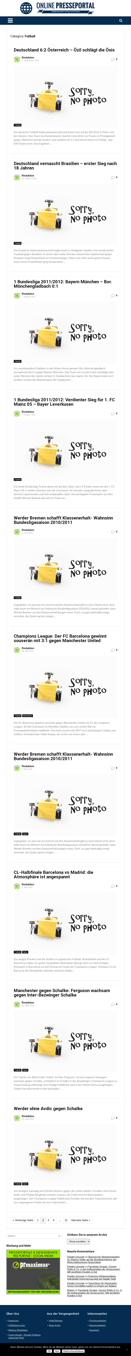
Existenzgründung (97, 1320)
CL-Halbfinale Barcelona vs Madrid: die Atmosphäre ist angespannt (53, 874)
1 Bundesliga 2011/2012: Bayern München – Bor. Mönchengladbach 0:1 (63, 284)
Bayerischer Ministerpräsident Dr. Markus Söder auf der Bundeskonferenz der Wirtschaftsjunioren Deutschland (93, 1259)
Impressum (13, 1320)
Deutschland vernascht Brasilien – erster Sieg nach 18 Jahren (65, 166)
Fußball (17, 125)
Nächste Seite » (80, 1220)
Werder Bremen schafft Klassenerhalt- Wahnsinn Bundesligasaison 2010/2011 (63, 520)
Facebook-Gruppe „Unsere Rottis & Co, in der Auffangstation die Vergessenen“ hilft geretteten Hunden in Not (93, 1269)
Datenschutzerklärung (73, 1351)
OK (49, 1351)
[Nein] (127, 1349)
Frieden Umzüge (76, 1256)
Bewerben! (94, 1330)
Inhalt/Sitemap (55, 1320)
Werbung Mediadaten (18, 1330)
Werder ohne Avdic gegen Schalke (48, 1108)
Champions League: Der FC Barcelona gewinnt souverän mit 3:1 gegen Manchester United (60, 638)
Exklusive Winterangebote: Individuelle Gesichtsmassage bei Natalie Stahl (91, 1277)
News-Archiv (55, 1325)
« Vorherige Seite (23, 1220)
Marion (70, 1290)
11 (66, 1220)
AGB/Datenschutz (16, 1325)
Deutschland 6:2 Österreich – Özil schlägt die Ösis (64, 50)
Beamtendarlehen (97, 1325)
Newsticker (27, 716)
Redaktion (28, 57)
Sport (25, 834)
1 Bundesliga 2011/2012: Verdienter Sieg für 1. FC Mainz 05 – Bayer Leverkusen (64, 402)
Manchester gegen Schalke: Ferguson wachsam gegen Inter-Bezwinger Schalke (62, 993)
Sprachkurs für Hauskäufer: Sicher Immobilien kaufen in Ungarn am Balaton (92, 1284)
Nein (57, 1351)
